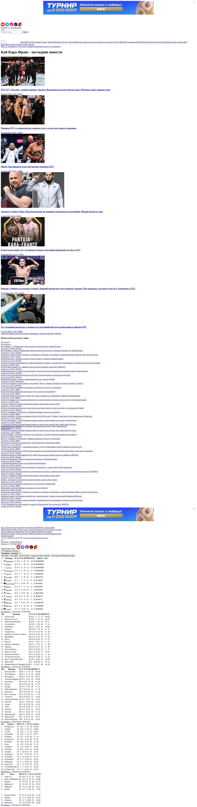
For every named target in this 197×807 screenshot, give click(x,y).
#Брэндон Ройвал (7, 334)
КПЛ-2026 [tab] (5, 556)
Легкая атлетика (89, 42)
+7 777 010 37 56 (14, 28)
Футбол (32, 42)
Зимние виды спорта (104, 42)
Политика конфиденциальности (35, 538)
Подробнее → (6, 612)
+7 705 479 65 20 (15, 542)
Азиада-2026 (182, 42)
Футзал (65, 42)
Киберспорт (78, 42)
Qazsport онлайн (7, 536)
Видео (41, 528)
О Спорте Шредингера (168, 42)
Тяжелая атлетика (55, 530)
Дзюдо (70, 42)
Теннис (44, 42)
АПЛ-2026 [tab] (14, 556)
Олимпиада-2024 (41, 530)
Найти (25, 32)
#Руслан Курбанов (22, 334)
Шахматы (58, 42)
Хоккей (51, 42)
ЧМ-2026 (122, 42)
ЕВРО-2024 (35, 532)
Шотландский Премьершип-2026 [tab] (63, 556)
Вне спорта (11, 534)
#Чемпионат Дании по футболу (42, 334)
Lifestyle (143, 42)
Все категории (152, 42)
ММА (26, 42)
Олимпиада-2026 (133, 42)
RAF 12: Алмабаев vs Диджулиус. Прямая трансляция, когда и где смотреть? (30, 46)
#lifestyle (58, 334)
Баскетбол (21, 528)
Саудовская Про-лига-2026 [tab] (40, 556)
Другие (116, 42)
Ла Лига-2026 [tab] (24, 556)
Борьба (38, 42)
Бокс (22, 42)
